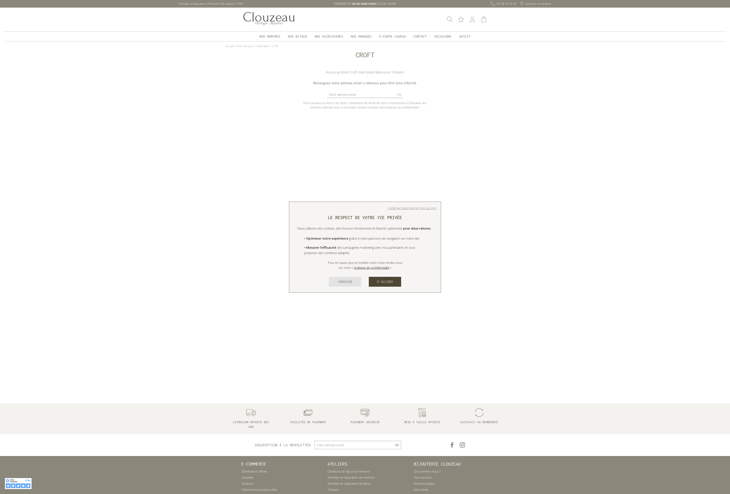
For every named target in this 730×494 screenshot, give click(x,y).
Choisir (345, 282)
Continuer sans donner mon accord (412, 208)
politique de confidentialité (371, 268)
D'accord (385, 282)
